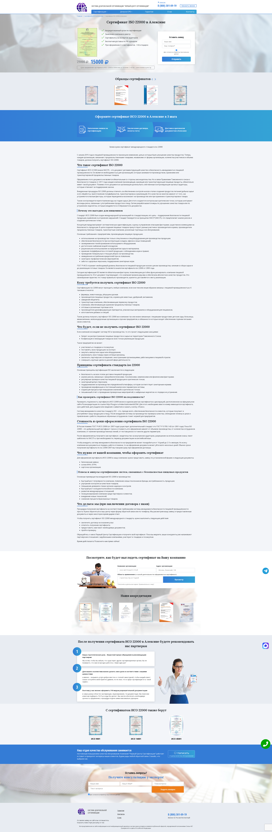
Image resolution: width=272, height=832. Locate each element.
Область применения (147, 574)
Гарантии (149, 12)
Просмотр (179, 579)
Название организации (126, 566)
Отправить (176, 59)
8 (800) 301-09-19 (167, 6)
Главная (79, 16)
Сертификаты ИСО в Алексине (93, 16)
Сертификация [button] (100, 12)
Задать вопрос (167, 789)
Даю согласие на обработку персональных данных (176, 53)
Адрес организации (164, 566)
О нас (169, 12)
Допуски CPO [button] (125, 12)
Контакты (190, 12)
